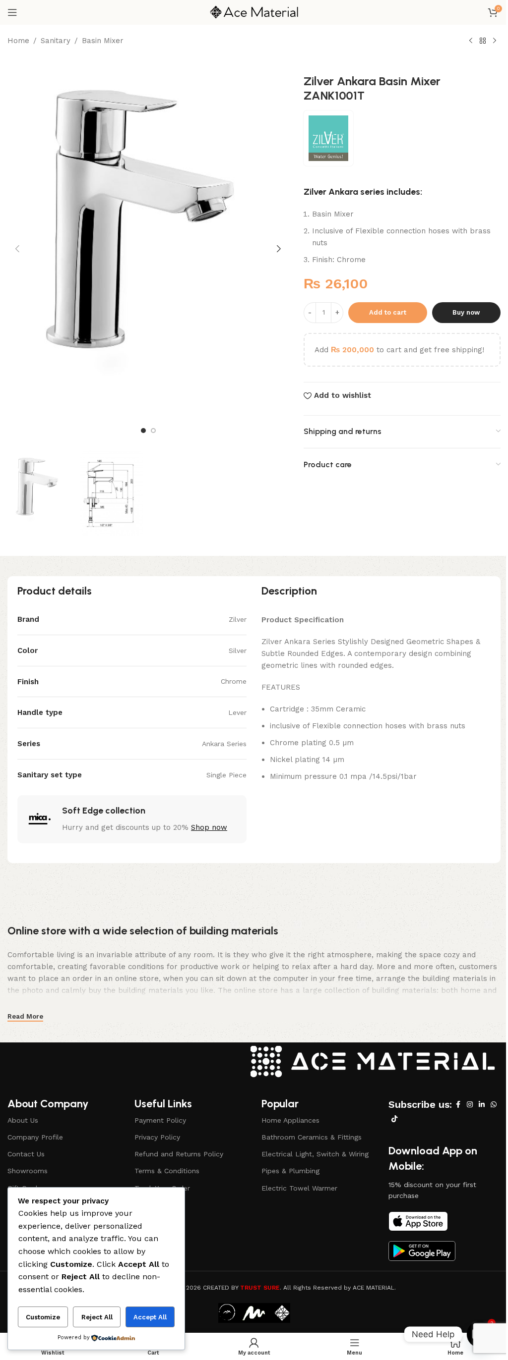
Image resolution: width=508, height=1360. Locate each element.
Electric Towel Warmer (299, 1188)
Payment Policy (160, 1120)
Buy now (466, 312)
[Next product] (495, 41)
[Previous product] (471, 41)
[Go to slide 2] (153, 430)
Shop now (209, 827)
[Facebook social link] (458, 1104)
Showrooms (27, 1171)
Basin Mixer (103, 40)
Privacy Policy (157, 1137)
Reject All (97, 1317)
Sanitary (55, 40)
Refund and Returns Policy (178, 1154)
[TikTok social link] (394, 1119)
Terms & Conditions (166, 1171)
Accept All (150, 1317)
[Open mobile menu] (12, 12)
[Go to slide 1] (143, 430)
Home (18, 40)
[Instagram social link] (470, 1104)
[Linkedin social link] (482, 1104)
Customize (43, 1317)
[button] (17, 249)
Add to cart (387, 312)
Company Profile (35, 1137)
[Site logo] (254, 11)
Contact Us (26, 1154)
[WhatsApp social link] (494, 1104)
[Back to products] (483, 41)
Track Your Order (162, 1188)
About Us (22, 1120)
